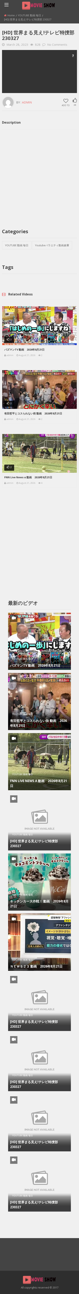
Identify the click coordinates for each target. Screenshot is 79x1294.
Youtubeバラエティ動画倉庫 (52, 245)
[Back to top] (66, 1285)
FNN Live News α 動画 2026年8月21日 (28, 477)
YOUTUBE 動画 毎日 (29, 15)
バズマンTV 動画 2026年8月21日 (24, 349)
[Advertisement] (39, 71)
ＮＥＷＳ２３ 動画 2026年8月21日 (36, 966)
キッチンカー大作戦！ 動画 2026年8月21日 (39, 903)
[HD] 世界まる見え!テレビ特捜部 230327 (34, 843)
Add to (66, 105)
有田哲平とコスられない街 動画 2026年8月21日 (33, 413)
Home (11, 15)
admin (27, 102)
